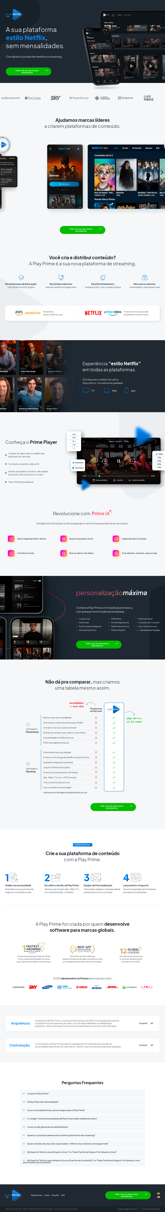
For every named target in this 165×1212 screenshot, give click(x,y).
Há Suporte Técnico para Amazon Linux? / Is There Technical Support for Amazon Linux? (72, 1152)
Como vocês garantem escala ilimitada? (47, 1127)
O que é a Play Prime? (38, 1093)
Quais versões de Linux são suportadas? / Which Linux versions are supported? (67, 1143)
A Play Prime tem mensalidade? (43, 1101)
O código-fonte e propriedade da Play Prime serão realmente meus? (62, 1118)
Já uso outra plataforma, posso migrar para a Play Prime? (56, 1110)
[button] (28, 71)
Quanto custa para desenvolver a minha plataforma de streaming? (61, 1135)
